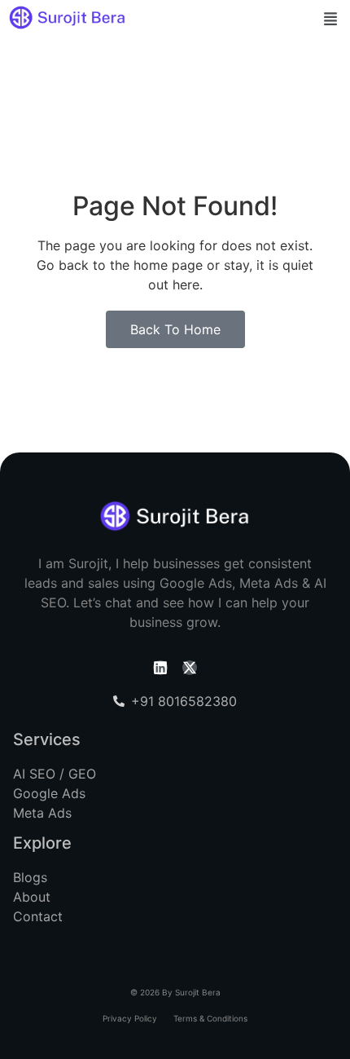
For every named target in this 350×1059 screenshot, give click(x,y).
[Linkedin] (160, 667)
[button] (330, 20)
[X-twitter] (189, 667)
